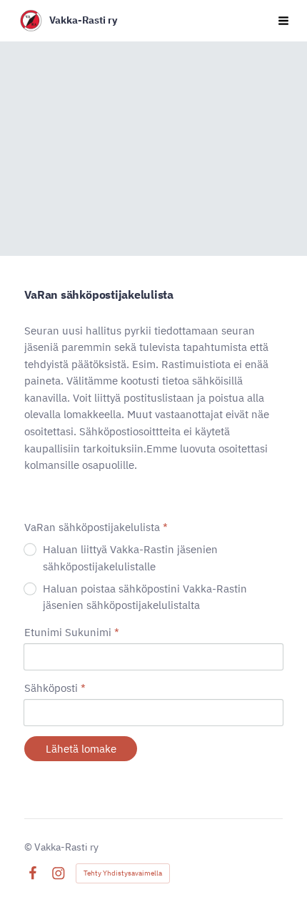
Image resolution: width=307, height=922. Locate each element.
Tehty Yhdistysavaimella (123, 873)
